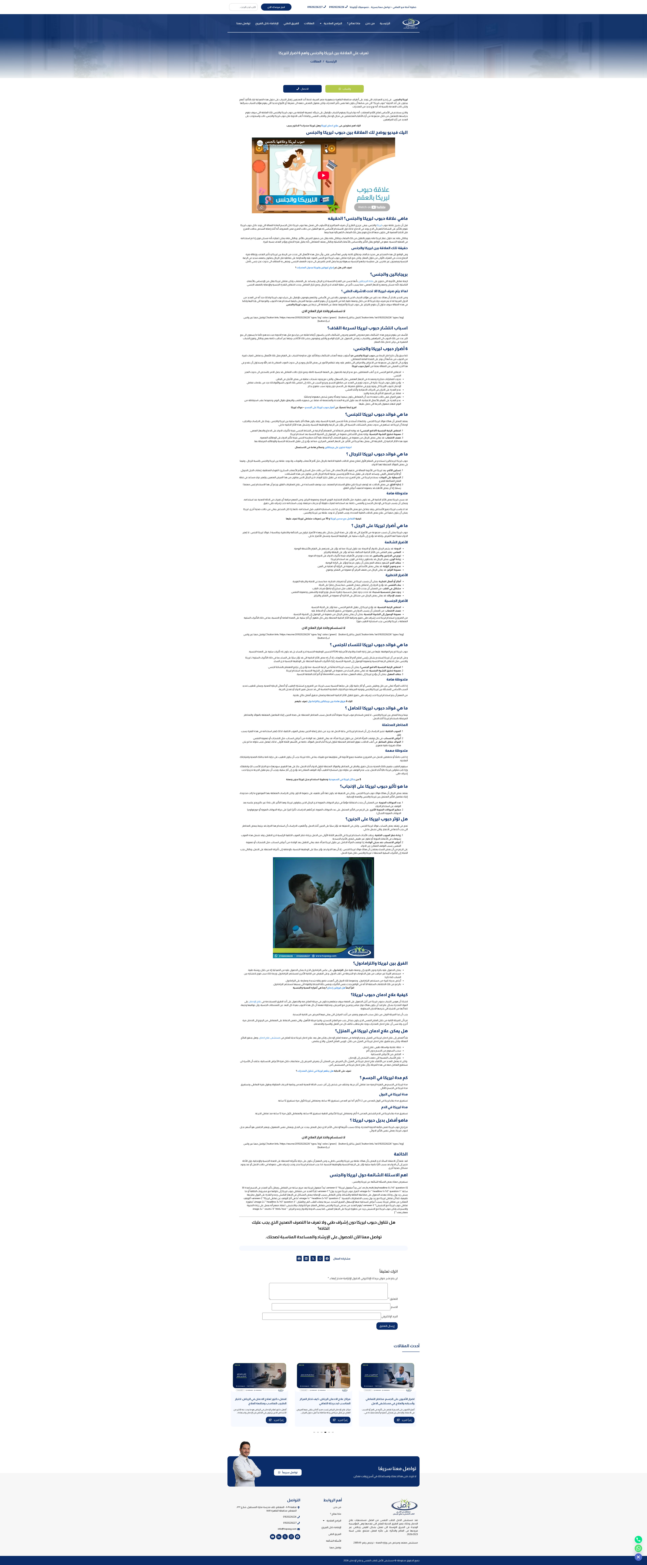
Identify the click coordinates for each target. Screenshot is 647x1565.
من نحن (370, 23)
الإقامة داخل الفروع (267, 23)
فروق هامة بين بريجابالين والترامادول (327, 701)
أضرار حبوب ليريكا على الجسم (320, 407)
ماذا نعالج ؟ (353, 23)
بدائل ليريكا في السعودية (342, 779)
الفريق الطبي (291, 23)
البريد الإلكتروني (389, 1316)
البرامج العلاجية (333, 23)
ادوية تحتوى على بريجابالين (338, 447)
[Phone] (638, 1539)
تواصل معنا (243, 23)
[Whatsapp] (638, 1548)
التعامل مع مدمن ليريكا (342, 518)
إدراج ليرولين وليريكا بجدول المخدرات (315, 267)
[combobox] (243, 7)
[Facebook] (297, 1536)
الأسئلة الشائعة (333, 1540)
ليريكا (379, 225)
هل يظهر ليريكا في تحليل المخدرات (315, 1070)
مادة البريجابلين (365, 281)
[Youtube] (272, 1536)
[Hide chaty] (638, 1557)
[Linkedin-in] (279, 1536)
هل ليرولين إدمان (336, 987)
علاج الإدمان (255, 1001)
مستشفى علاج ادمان (269, 1037)
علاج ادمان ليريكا (329, 125)
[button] (327, 1258)
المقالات (309, 23)
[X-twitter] (285, 1536)
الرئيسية (385, 23)
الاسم (394, 1307)
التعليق (393, 1299)
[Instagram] (291, 1536)
